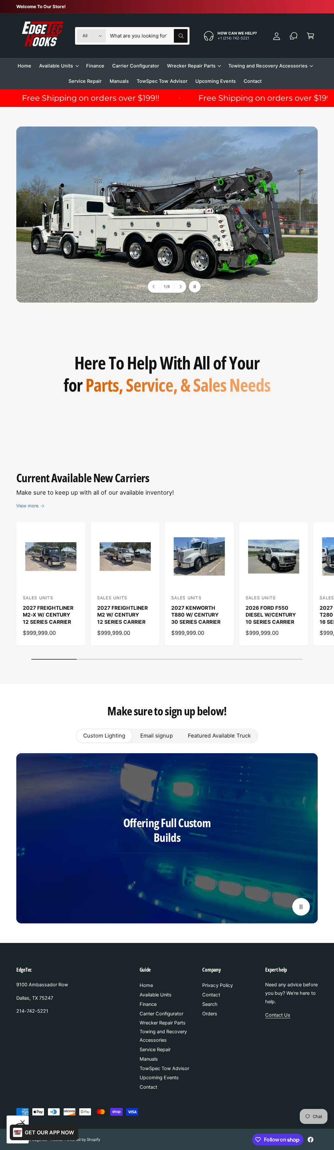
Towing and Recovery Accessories (163, 1036)
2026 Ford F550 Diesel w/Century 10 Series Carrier (271, 615)
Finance (148, 1004)
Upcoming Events (159, 1078)
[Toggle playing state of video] (301, 907)
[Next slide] (180, 286)
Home (146, 985)
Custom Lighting (104, 735)
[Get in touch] (293, 35)
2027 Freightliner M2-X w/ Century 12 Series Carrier (48, 615)
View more (27, 505)
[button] (310, 35)
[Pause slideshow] (195, 286)
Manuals (149, 1059)
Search (210, 1004)
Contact (148, 1087)
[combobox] (148, 35)
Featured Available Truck (219, 735)
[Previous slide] (154, 286)
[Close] (22, 1122)
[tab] (104, 735)
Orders (209, 1014)
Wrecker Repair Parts (163, 1023)
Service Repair (155, 1050)
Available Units (156, 995)
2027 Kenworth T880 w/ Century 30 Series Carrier (195, 615)
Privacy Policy (217, 985)
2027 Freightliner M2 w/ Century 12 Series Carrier (122, 615)
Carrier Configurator (161, 1014)
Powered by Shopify (82, 1139)
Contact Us (277, 1015)
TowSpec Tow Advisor (164, 1068)
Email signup (156, 735)
